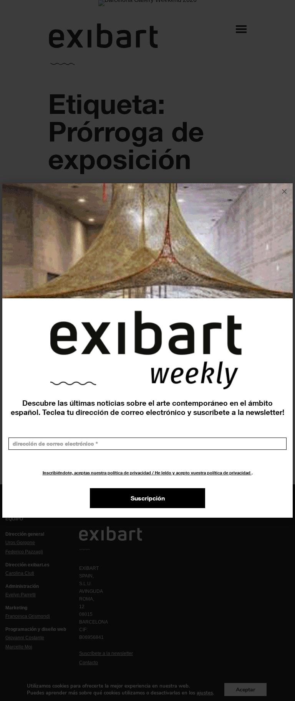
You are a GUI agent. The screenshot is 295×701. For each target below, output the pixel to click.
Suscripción (148, 498)
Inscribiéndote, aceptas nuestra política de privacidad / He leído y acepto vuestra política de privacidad (147, 472)
